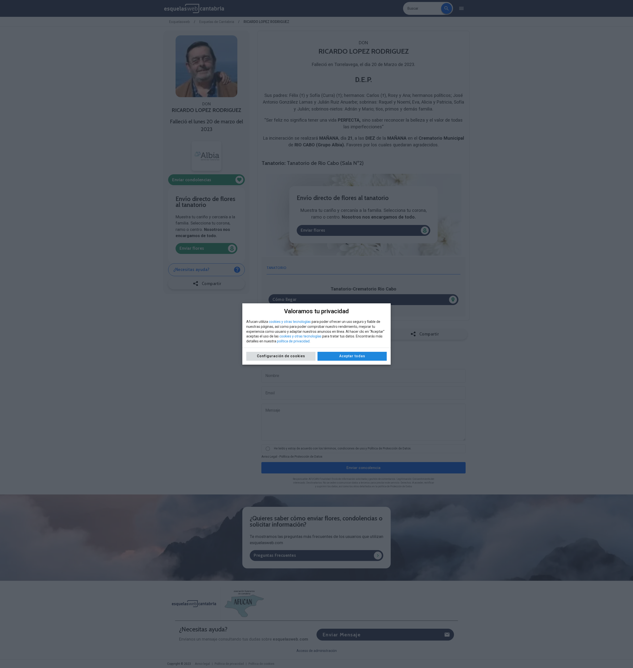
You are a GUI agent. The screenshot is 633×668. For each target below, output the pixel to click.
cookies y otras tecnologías (290, 322)
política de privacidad (293, 341)
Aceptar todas (352, 356)
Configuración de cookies (281, 356)
